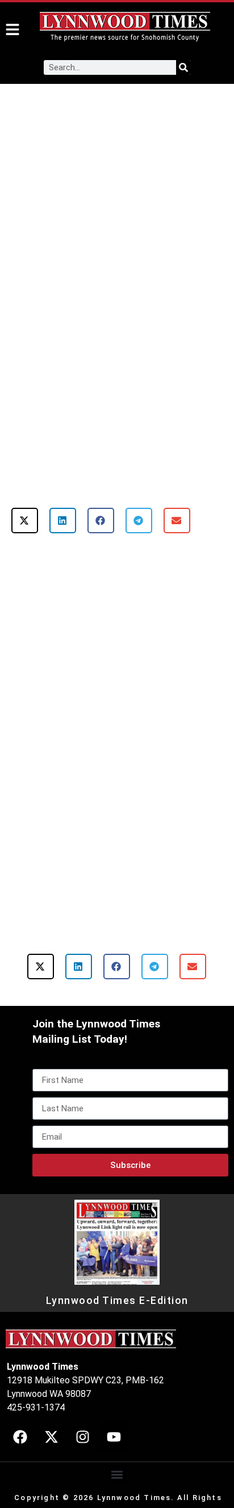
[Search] (183, 67)
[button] (24, 520)
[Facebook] (20, 1436)
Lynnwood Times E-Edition (117, 1300)
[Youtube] (113, 1436)
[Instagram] (82, 1436)
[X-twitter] (51, 1436)
